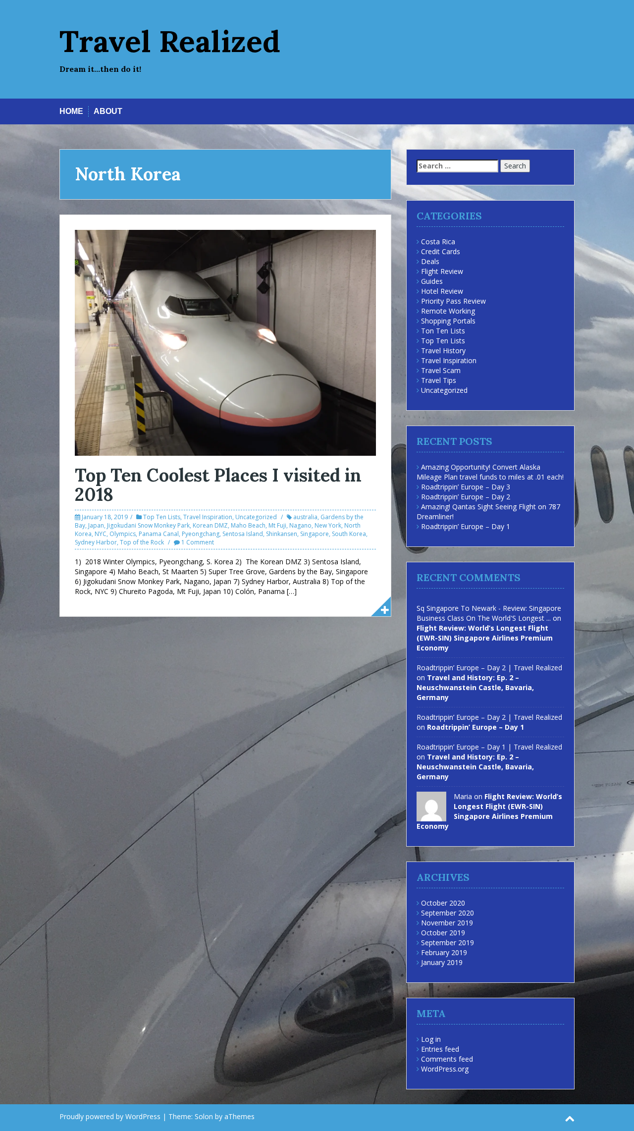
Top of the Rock (142, 542)
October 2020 (443, 903)
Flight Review (442, 271)
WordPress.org (445, 1069)
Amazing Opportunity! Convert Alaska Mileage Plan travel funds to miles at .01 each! (490, 472)
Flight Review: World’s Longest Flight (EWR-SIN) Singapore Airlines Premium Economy (485, 637)
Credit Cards (440, 251)
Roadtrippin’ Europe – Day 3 (465, 486)
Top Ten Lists (161, 517)
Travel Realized (169, 41)
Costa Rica (438, 241)
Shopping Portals (448, 320)
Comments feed (447, 1059)
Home (71, 111)
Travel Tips (438, 380)
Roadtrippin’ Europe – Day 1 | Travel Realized (489, 747)
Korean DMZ (210, 525)
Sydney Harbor (96, 542)
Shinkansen (281, 534)
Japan (96, 525)
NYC (100, 534)
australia (305, 517)
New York (328, 525)
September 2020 (447, 912)
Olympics (122, 534)
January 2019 (442, 962)
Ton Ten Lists (443, 330)
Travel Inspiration (207, 517)
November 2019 (447, 922)
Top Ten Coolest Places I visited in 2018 (218, 485)
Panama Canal (159, 534)
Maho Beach (248, 525)
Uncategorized (256, 517)
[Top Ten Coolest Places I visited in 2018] (225, 342)
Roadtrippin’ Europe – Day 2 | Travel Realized (489, 667)
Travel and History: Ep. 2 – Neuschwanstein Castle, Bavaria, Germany (475, 687)
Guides (432, 281)
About (108, 111)
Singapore (314, 534)
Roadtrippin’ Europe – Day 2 (465, 496)
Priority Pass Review (453, 301)
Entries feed (440, 1049)
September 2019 (447, 942)
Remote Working (448, 311)
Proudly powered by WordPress (109, 1116)
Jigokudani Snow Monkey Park (148, 525)
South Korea (349, 534)
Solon (204, 1116)
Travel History (443, 350)
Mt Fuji (277, 525)
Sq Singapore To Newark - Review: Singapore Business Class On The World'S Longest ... (489, 613)
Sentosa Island (242, 534)
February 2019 (444, 952)
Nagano (300, 525)
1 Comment (197, 542)
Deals (430, 261)
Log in (431, 1039)
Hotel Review (442, 291)
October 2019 (443, 932)
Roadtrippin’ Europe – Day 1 (465, 526)
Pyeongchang (200, 534)
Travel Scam (441, 370)
